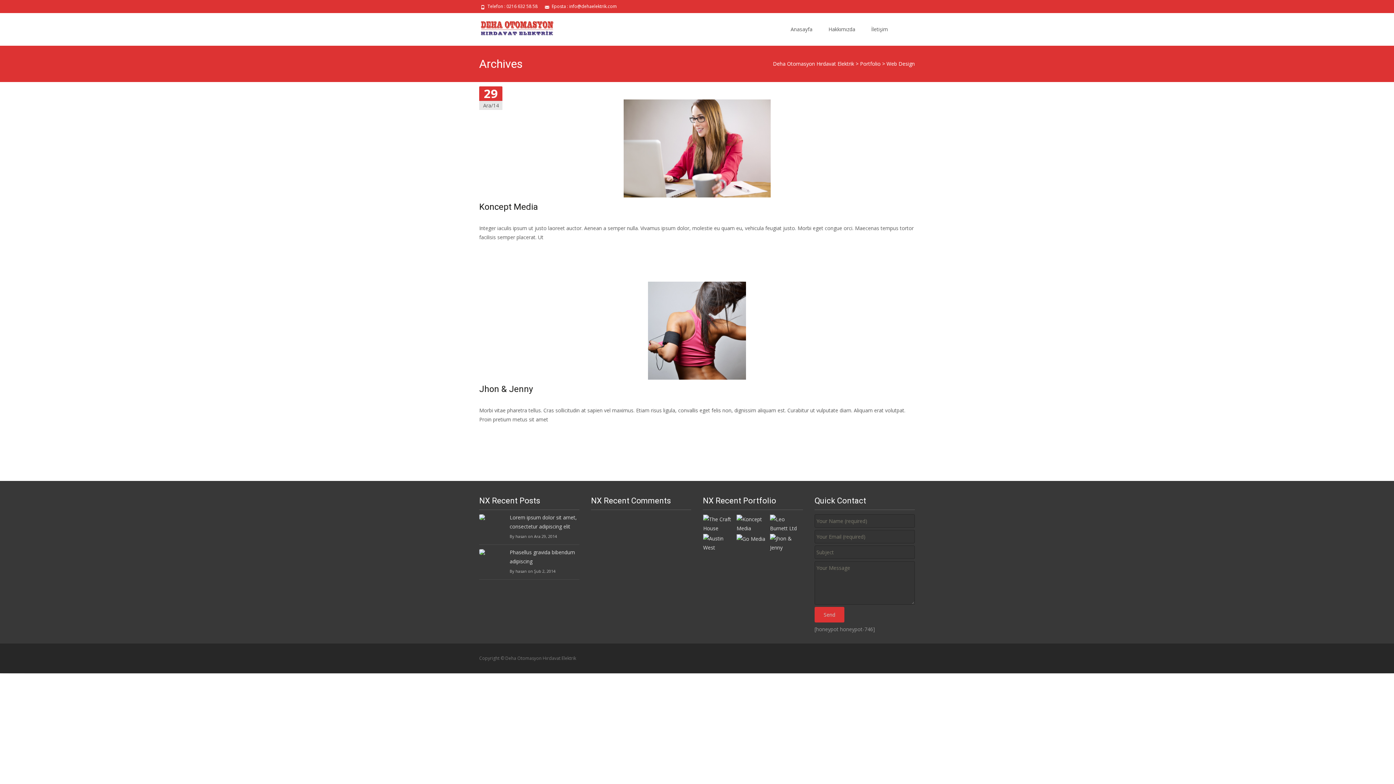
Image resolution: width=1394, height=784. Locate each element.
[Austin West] (719, 542)
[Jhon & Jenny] (786, 542)
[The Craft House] (719, 523)
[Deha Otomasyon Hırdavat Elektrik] (512, 27)
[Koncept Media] (753, 523)
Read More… (495, 250)
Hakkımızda (841, 29)
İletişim (879, 29)
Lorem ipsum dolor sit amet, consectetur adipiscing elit (543, 522)
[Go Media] (751, 538)
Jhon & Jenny (506, 389)
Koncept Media (508, 207)
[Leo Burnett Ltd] (786, 523)
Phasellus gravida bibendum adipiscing (542, 557)
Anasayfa (801, 29)
